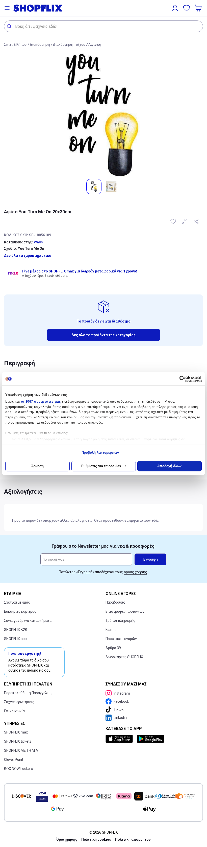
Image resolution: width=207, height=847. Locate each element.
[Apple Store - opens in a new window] (120, 739)
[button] (7, 8)
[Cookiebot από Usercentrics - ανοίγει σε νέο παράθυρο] (180, 379)
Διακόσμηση (40, 44)
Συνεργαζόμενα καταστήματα (27, 621)
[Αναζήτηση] (9, 26)
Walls (38, 242)
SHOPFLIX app (15, 639)
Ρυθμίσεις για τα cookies (101, 466)
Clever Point (13, 760)
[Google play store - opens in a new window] (150, 739)
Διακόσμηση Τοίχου (69, 44)
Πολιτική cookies (96, 839)
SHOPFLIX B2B (15, 630)
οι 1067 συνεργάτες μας (41, 401)
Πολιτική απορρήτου (133, 839)
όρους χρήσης (135, 572)
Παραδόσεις (115, 602)
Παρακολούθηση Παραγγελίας (28, 693)
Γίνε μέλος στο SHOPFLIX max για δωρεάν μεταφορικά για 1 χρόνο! (79, 271)
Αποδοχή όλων (169, 466)
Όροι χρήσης (66, 839)
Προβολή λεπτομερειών (100, 452)
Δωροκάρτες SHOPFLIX (124, 657)
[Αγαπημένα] (186, 8)
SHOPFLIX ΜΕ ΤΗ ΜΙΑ (21, 750)
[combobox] (103, 26)
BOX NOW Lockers (18, 769)
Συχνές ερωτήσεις (19, 702)
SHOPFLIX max (16, 732)
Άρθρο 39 (113, 648)
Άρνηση (37, 466)
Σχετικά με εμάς (17, 602)
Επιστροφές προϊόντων (125, 611)
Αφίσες (94, 44)
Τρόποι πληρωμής (120, 621)
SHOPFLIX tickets (17, 741)
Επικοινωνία (14, 711)
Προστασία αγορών (121, 639)
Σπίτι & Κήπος (15, 44)
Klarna (111, 630)
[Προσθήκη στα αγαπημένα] (173, 221)
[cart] (198, 8)
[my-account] (175, 8)
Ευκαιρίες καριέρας (20, 611)
